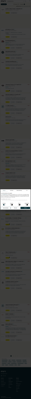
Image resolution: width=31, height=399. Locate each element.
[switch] (12, 204)
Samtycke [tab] (4, 190)
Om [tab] (26, 190)
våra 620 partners (5, 194)
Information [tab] (11, 190)
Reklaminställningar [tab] (19, 190)
